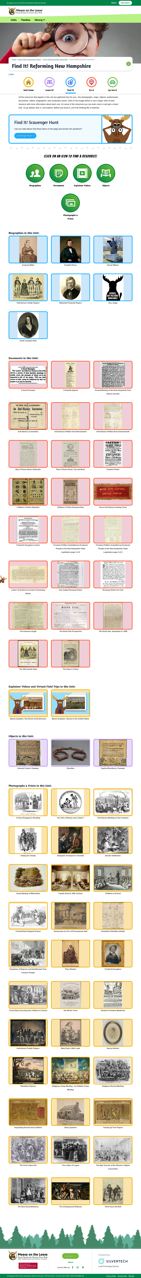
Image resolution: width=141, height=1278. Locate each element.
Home (14, 59)
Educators (125, 3)
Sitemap (131, 1276)
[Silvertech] (113, 1261)
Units (14, 19)
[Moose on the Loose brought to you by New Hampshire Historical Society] (27, 10)
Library (38, 19)
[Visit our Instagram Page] (78, 1267)
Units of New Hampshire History (29, 59)
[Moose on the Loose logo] (28, 1255)
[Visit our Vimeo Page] (83, 1267)
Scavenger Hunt (24, 136)
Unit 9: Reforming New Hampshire (55, 59)
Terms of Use (122, 1276)
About (113, 3)
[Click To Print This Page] (128, 64)
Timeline (25, 19)
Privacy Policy (111, 1276)
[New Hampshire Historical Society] (28, 1266)
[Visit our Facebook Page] (72, 1267)
